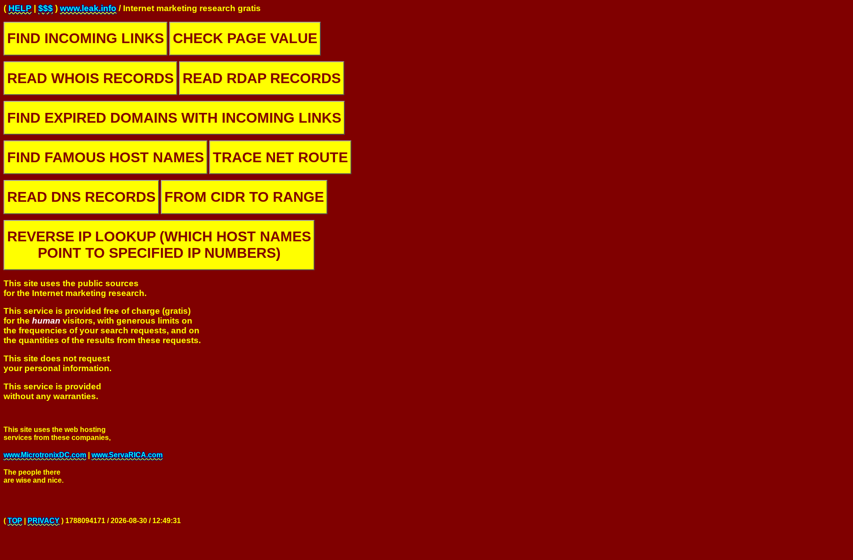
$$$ (45, 8)
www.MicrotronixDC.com (45, 455)
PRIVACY (44, 520)
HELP (20, 8)
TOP (15, 520)
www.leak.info (88, 8)
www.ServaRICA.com (127, 455)
